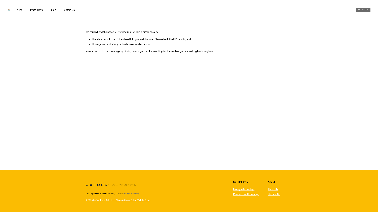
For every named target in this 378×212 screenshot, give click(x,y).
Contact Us (69, 9)
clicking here (130, 51)
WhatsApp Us (363, 10)
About (53, 9)
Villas (19, 9)
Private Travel (36, 9)
